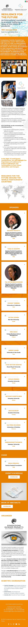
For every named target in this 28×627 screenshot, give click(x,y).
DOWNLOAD (14, 477)
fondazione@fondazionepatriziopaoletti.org (14, 611)
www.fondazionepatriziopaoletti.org (14, 604)
